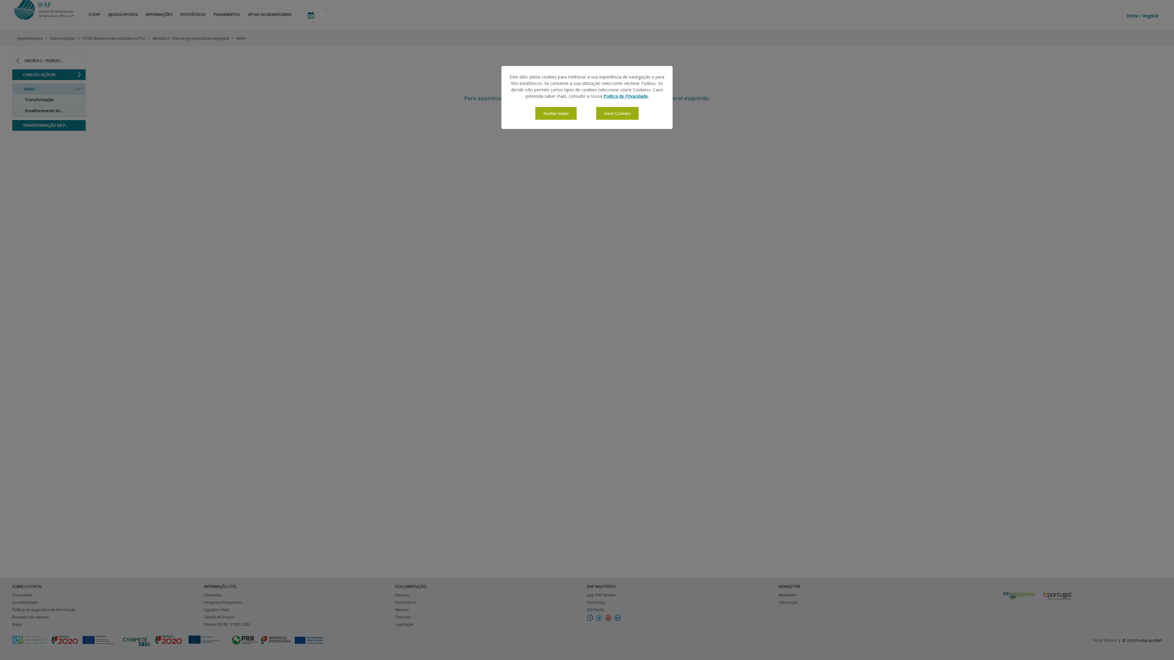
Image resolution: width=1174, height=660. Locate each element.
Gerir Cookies (617, 113)
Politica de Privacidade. (626, 96)
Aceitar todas (556, 113)
